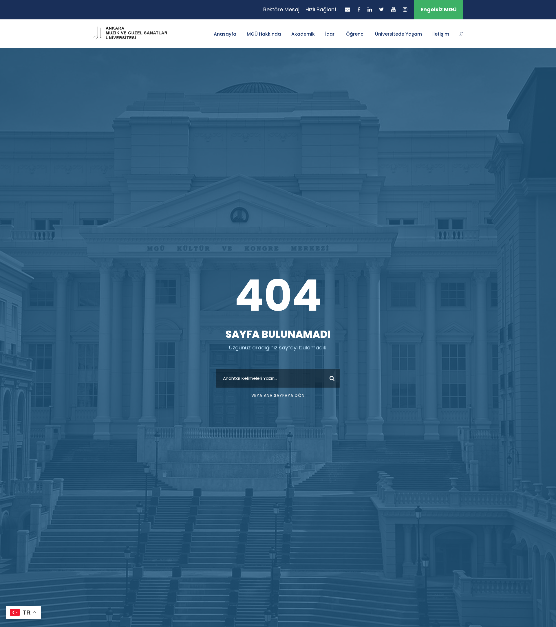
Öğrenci (355, 34)
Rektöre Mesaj (281, 9)
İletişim (440, 34)
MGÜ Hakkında (264, 34)
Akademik (303, 34)
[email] (347, 9)
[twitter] (381, 9)
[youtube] (393, 9)
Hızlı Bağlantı (322, 9)
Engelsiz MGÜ (438, 9)
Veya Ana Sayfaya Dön (278, 395)
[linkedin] (369, 9)
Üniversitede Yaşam (398, 34)
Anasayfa (225, 34)
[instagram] (405, 9)
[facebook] (358, 9)
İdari (330, 34)
